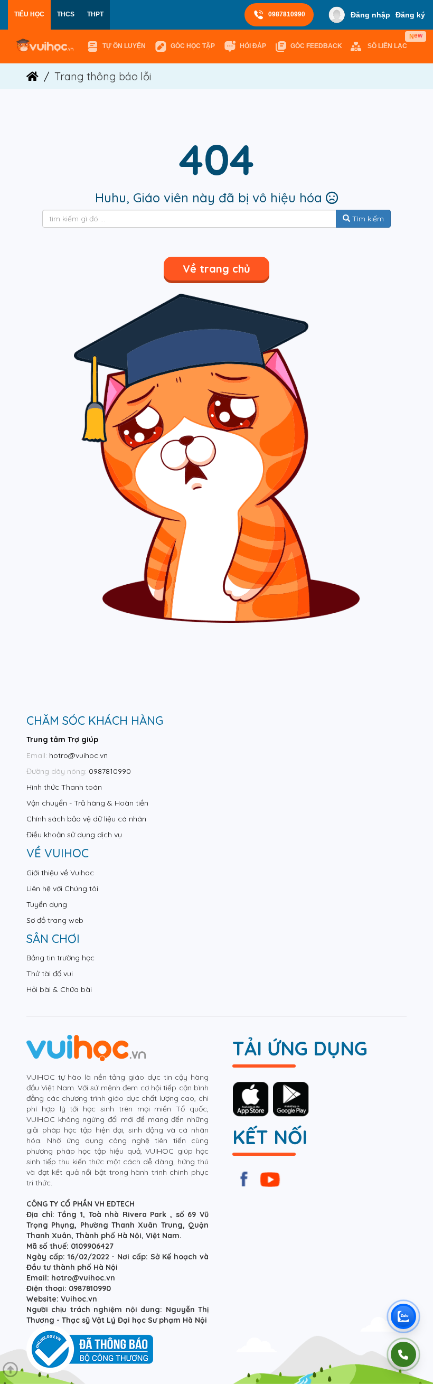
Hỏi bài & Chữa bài (59, 989)
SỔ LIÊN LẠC (389, 41)
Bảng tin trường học (60, 957)
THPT (95, 14)
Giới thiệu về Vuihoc (60, 872)
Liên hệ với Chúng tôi (62, 888)
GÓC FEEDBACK (316, 46)
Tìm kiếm (367, 218)
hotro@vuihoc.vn (78, 755)
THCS (65, 14)
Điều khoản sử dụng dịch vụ (74, 834)
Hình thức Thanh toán (64, 787)
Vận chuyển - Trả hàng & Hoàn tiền (87, 803)
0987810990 (286, 14)
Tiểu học (29, 14)
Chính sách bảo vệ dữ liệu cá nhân (86, 819)
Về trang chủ (216, 268)
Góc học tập (193, 46)
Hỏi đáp (253, 46)
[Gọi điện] (403, 1354)
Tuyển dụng (46, 904)
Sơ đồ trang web (54, 920)
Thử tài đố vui (49, 973)
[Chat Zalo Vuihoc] (403, 1316)
